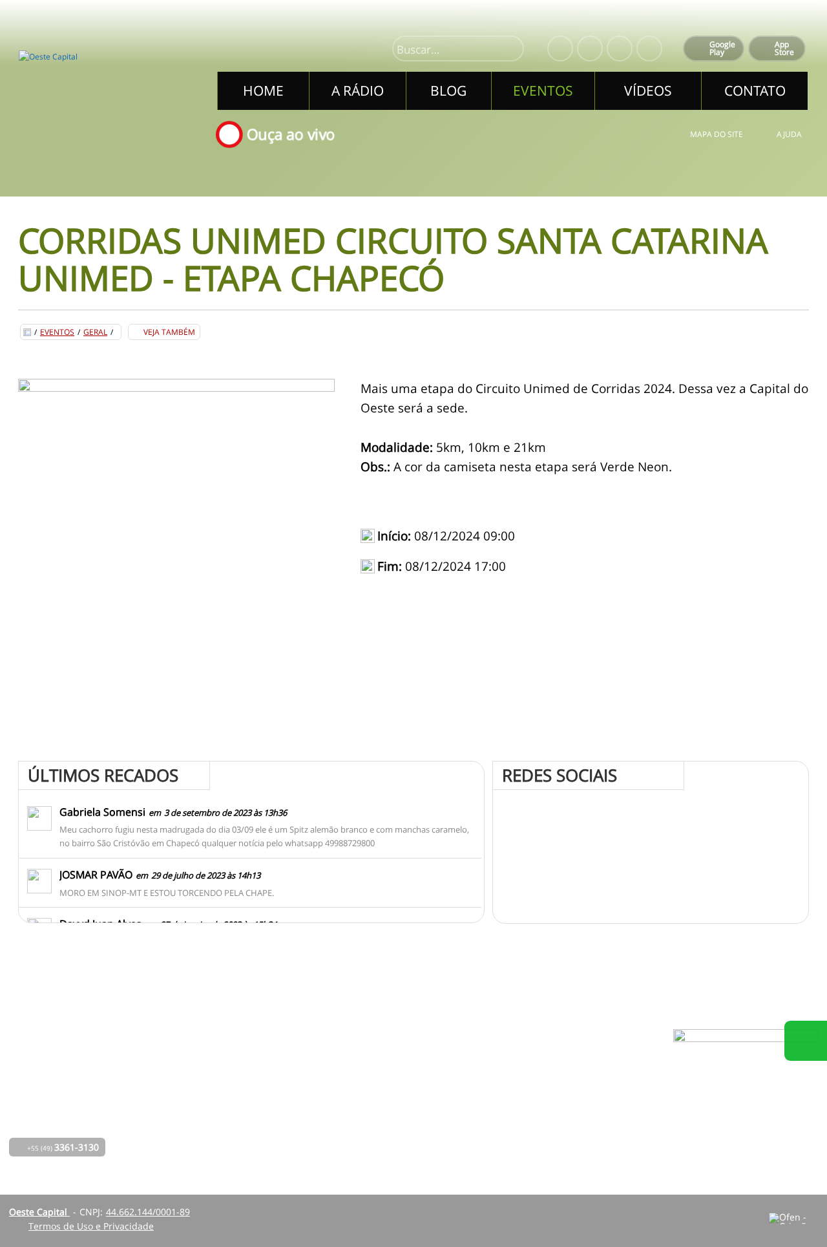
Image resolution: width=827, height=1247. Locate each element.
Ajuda (789, 134)
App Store (784, 48)
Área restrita (521, 1101)
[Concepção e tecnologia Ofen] (793, 1218)
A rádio (267, 1083)
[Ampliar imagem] (176, 537)
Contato (370, 1119)
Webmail (513, 1119)
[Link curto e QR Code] (38, 1211)
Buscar (508, 49)
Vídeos (266, 1137)
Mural (366, 1065)
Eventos (57, 332)
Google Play (722, 48)
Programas (376, 1083)
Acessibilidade (38, 1159)
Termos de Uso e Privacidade (91, 1226)
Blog (261, 1101)
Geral (95, 332)
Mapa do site (716, 134)
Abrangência (380, 1101)
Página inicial (280, 1065)
